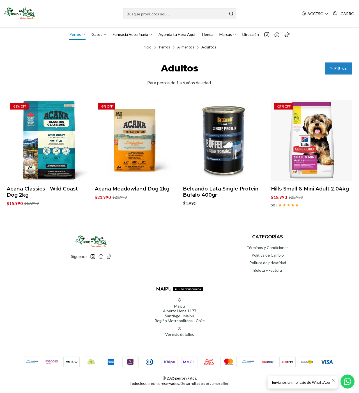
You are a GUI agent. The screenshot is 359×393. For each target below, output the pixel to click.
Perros (164, 47)
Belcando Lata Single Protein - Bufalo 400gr (222, 192)
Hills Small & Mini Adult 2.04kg (310, 189)
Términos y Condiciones (268, 247)
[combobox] (179, 13)
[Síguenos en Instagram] (267, 34)
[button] (338, 68)
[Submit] (231, 13)
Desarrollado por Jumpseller (204, 383)
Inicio (146, 47)
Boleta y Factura (268, 270)
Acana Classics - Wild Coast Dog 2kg (42, 192)
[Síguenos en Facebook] (277, 34)
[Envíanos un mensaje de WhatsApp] (347, 382)
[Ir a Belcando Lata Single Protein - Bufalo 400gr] (223, 140)
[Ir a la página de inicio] (19, 14)
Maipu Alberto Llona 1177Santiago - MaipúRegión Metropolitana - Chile (180, 313)
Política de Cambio (268, 255)
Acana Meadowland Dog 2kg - (134, 189)
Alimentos (185, 47)
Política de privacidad (267, 262)
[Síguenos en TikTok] (287, 34)
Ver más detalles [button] (179, 334)
